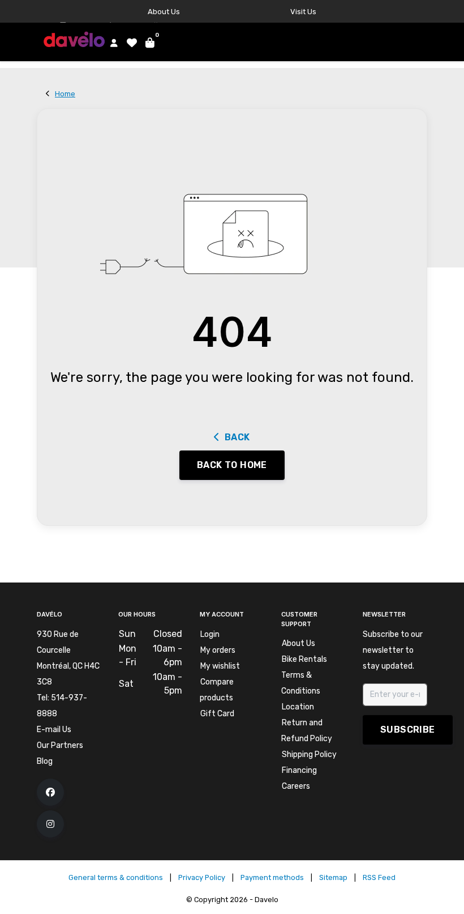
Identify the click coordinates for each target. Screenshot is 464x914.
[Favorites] (130, 42)
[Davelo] (76, 38)
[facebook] (50, 792)
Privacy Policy (201, 877)
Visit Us (303, 11)
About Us (164, 11)
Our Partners (60, 745)
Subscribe (407, 729)
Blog (45, 761)
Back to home (232, 465)
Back (237, 437)
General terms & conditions (115, 877)
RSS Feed (379, 877)
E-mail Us (54, 729)
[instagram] (50, 824)
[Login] (112, 42)
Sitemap (333, 877)
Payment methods (272, 877)
